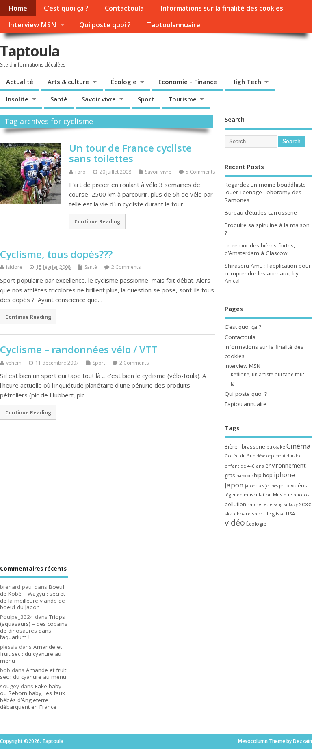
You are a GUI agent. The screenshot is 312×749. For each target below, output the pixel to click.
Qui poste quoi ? (105, 24)
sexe (305, 504)
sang (278, 504)
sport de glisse (268, 514)
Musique (282, 494)
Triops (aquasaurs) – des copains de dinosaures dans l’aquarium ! (33, 627)
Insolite (17, 99)
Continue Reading (97, 221)
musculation (258, 494)
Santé (58, 99)
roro (80, 171)
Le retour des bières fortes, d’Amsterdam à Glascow (260, 249)
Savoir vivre (99, 99)
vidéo (235, 522)
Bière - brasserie (245, 446)
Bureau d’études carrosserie (261, 212)
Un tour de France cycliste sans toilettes (130, 153)
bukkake (275, 447)
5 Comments (200, 171)
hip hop (263, 475)
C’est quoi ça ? (66, 8)
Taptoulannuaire (173, 24)
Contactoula (124, 8)
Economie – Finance (187, 81)
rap (251, 504)
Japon (234, 484)
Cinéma (298, 446)
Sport (146, 99)
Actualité (19, 81)
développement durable (279, 456)
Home (17, 8)
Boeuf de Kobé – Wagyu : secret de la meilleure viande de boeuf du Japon (32, 597)
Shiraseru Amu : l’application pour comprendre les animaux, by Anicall (268, 273)
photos (301, 494)
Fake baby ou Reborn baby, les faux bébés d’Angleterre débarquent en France (32, 696)
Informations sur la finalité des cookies (221, 8)
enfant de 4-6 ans (244, 466)
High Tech (246, 81)
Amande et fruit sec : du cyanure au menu (31, 653)
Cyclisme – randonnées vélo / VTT (79, 349)
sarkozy (291, 504)
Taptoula (29, 51)
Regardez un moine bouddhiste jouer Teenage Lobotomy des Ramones (265, 192)
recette (264, 504)
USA (290, 514)
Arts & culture (68, 81)
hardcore (244, 476)
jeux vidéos (293, 485)
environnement (285, 465)
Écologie (123, 81)
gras (230, 475)
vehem (14, 362)
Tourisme (182, 99)
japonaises (254, 486)
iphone (284, 474)
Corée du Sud (240, 456)
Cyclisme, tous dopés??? (56, 254)
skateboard (238, 514)
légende (234, 494)
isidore (14, 267)
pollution (235, 504)
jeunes (271, 486)
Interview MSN (32, 24)
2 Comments (126, 267)
